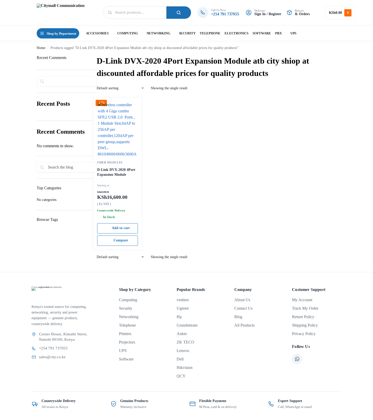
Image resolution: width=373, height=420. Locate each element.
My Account (302, 300)
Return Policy (303, 317)
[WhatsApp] (297, 359)
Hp (179, 317)
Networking (128, 317)
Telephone (127, 325)
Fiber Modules (110, 162)
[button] (340, 12)
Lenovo (183, 350)
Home (41, 48)
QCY (181, 376)
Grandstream (187, 325)
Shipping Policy (305, 325)
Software (126, 359)
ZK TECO (185, 342)
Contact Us (243, 308)
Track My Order (305, 308)
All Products (244, 325)
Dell (180, 359)
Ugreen (183, 308)
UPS (123, 350)
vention (183, 300)
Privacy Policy (304, 333)
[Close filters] (38, 243)
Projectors (127, 342)
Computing (128, 300)
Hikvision (185, 367)
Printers (125, 333)
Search (178, 12)
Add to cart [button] (121, 228)
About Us (242, 300)
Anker (182, 333)
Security (125, 308)
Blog (238, 317)
